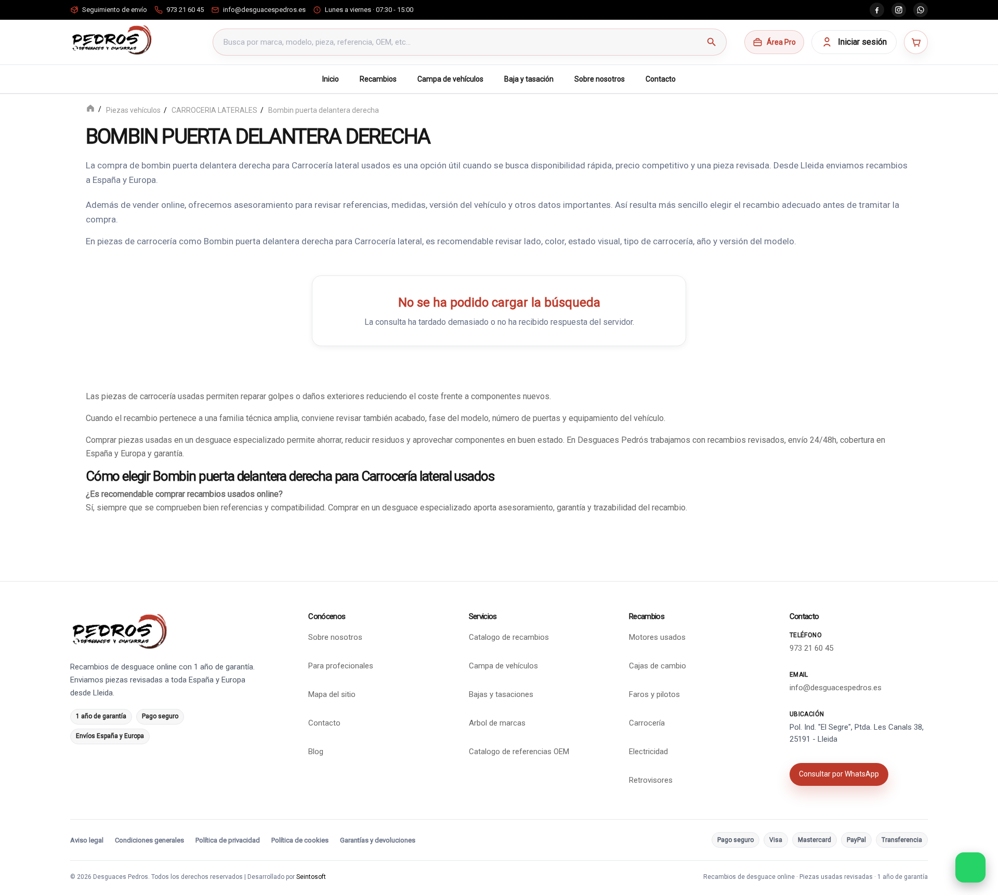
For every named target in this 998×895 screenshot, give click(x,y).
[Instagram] (898, 10)
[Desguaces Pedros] (111, 40)
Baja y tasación (529, 79)
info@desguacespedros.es (836, 687)
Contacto (661, 79)
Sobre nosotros (599, 79)
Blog (315, 751)
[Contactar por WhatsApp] (970, 867)
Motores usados (657, 637)
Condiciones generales (149, 840)
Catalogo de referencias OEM (519, 751)
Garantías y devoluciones (377, 840)
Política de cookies (300, 840)
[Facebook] (877, 10)
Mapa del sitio (332, 694)
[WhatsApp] (920, 10)
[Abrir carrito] (916, 42)
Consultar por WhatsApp (839, 774)
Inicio (330, 79)
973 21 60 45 (811, 648)
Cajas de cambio (657, 665)
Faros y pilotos (654, 694)
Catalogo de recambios (509, 637)
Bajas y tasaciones (501, 694)
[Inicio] (90, 109)
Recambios (378, 79)
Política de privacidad (227, 840)
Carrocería (647, 723)
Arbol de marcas (497, 723)
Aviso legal (86, 840)
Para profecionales (340, 665)
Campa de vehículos (450, 79)
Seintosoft (311, 876)
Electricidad (648, 751)
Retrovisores (651, 780)
